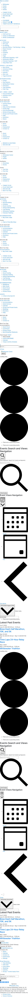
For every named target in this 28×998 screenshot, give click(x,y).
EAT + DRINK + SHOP (6, 92)
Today (1, 897)
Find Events (4, 493)
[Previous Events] (15, 873)
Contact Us (6, 955)
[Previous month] (15, 581)
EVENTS (2, 294)
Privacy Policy (7, 994)
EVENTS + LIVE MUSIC (6, 65)
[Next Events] (3, 894)
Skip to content (4, 1)
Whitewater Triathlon (10, 648)
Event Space (6, 966)
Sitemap (5, 958)
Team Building (6, 963)
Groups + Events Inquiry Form (11, 971)
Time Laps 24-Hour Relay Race (12, 640)
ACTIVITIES (3, 40)
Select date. (18, 611)
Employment (6, 956)
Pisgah (4, 7)
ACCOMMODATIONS (5, 215)
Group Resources (4, 961)
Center (5, 6)
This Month (3, 603)
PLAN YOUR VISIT (5, 101)
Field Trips (5, 964)
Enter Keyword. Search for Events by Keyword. (12, 460)
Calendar (5, 953)
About (4, 951)
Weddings (5, 968)
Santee (5, 9)
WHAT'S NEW (3, 32)
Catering (5, 970)
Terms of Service (7, 996)
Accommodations (5, 249)
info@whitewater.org (6, 948)
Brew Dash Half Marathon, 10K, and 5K (12, 630)
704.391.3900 (4, 943)
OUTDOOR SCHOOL (5, 79)
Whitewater (6, 4)
